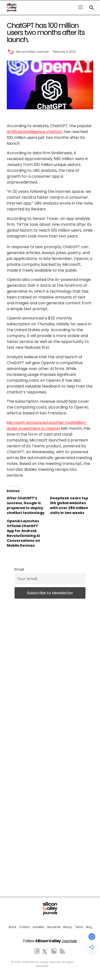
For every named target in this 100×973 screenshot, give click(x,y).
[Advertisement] (50, 805)
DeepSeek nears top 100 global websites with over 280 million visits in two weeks (69, 505)
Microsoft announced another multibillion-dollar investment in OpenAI (47, 425)
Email (19, 569)
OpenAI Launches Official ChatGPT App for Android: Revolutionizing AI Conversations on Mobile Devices (23, 533)
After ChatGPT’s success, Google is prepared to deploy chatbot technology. (26, 505)
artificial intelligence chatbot (34, 131)
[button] (80, 7)
